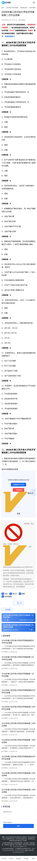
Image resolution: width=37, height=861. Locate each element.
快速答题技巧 (10, 36)
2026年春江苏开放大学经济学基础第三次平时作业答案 (18, 658)
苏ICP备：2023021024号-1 (17, 850)
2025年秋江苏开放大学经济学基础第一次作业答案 (18, 741)
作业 (6, 594)
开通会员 (19, 490)
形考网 (9, 848)
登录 (4, 822)
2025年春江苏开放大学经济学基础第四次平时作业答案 (18, 758)
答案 (23, 594)
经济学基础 (21, 20)
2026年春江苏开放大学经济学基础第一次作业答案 (18, 675)
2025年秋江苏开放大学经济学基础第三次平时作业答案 (18, 708)
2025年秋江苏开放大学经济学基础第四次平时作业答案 (18, 691)
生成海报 (8, 609)
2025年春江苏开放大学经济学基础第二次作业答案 (18, 791)
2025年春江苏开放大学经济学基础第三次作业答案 (18, 774)
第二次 (14, 594)
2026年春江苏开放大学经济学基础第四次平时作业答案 (18, 641)
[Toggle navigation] (34, 2)
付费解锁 (18, 484)
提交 (18, 826)
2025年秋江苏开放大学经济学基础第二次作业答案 (18, 724)
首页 (3, 7)
